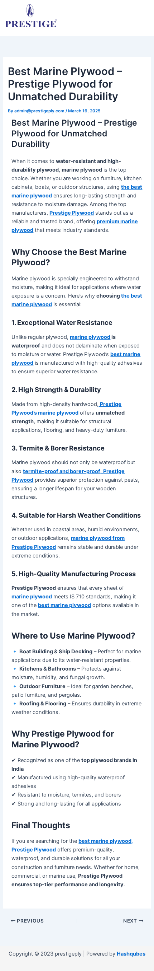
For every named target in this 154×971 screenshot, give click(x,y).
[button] (129, 11)
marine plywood (90, 337)
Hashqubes (131, 954)
